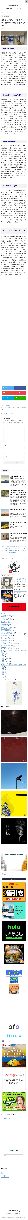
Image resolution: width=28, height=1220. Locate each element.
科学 (3, 676)
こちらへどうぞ (5, 1118)
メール (5, 450)
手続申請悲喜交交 (6, 635)
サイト (5, 456)
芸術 (3, 660)
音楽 (3, 677)
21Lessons (4, 625)
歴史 (3, 655)
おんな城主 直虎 (5, 645)
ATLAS (3, 613)
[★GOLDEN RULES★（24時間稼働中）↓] (14, 876)
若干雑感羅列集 (6, 405)
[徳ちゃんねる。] (14, 567)
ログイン (3, 1172)
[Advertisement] (14, 329)
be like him (4, 621)
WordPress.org (5, 1177)
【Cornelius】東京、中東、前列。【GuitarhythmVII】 (18, 477)
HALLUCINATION (6, 615)
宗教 (3, 669)
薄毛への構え (5, 642)
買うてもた (4, 637)
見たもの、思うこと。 (7, 632)
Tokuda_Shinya (10, 413)
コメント (6, 425)
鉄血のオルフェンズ (6, 647)
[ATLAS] (14, 776)
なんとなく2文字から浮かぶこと (10, 648)
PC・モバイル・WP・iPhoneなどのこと (12, 634)
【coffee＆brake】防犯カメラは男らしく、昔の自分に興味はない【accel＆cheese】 (18, 492)
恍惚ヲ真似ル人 (5, 616)
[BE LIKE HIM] (14, 858)
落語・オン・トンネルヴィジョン (10, 627)
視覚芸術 (4, 674)
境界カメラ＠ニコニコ (7, 679)
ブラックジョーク (16, 407)
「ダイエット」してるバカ (8, 643)
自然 (3, 653)
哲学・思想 (5, 663)
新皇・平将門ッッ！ (6, 630)
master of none (5, 618)
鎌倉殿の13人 (5, 629)
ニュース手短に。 (6, 638)
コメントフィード (6, 1175)
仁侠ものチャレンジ (6, 640)
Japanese (6, 575)
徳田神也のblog (14, 5)
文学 (3, 656)
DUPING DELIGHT (6, 619)
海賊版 (9, 407)
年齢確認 (23, 407)
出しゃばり (5, 407)
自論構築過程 (5, 624)
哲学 (3, 668)
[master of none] (14, 803)
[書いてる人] (14, 693)
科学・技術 (5, 658)
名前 (5, 445)
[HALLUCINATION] (14, 761)
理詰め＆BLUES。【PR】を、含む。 (14, 1213)
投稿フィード (5, 1173)
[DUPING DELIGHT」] (14, 831)
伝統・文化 (5, 661)
